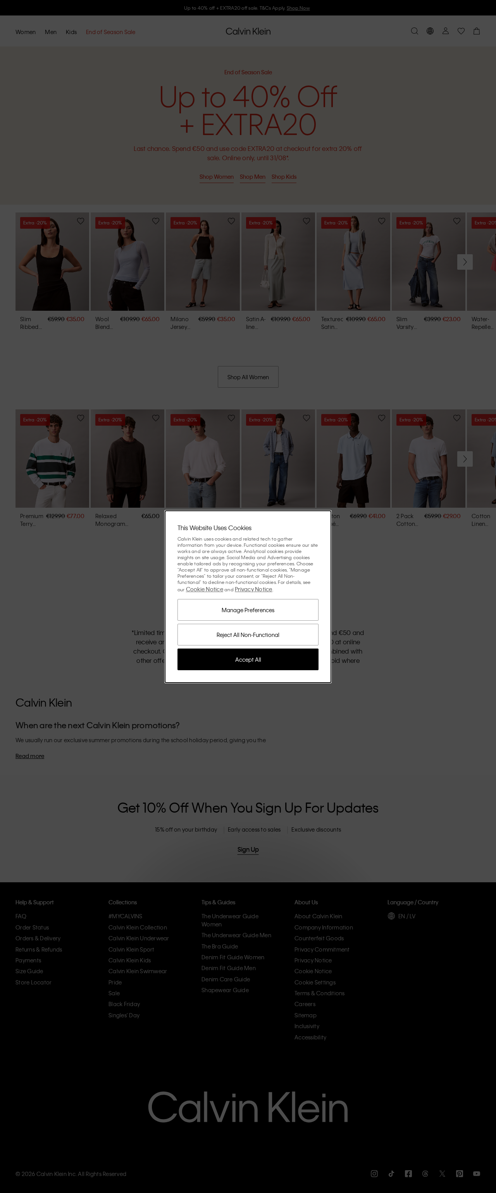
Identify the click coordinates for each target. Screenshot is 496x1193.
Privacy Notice (253, 588)
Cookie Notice (204, 588)
